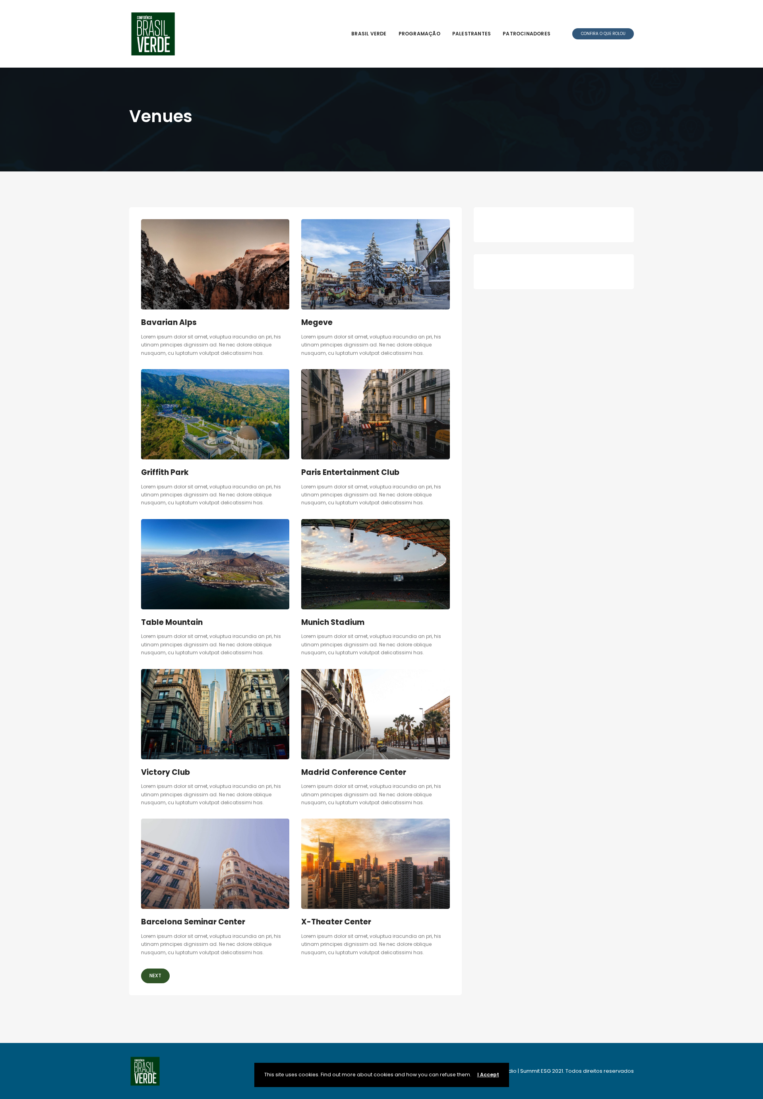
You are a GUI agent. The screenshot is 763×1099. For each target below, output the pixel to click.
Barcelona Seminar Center (193, 921)
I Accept (488, 1074)
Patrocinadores (526, 33)
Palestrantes (471, 33)
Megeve (317, 322)
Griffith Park (165, 472)
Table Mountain (172, 622)
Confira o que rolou (603, 33)
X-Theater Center (336, 921)
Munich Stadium (332, 622)
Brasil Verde (368, 33)
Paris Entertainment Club (350, 472)
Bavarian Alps (169, 322)
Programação (419, 33)
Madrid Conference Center (353, 772)
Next (155, 975)
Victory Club (165, 772)
